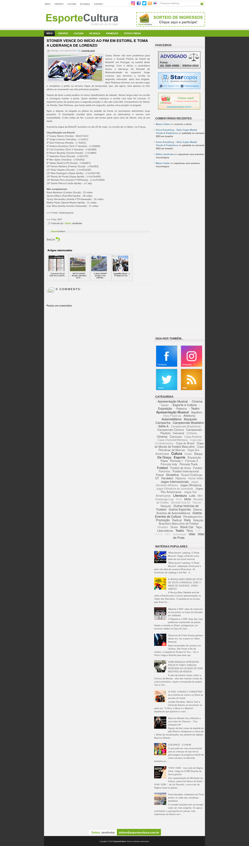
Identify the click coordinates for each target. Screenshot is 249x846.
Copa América (193, 437)
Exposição (194, 457)
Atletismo (189, 415)
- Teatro (194, 408)
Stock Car (186, 527)
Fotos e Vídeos (132, 33)
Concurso (176, 436)
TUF (197, 530)
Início (47, 4)
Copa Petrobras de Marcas (181, 448)
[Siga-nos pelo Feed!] (150, 4)
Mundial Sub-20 (180, 502)
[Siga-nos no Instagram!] (133, 4)
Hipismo (180, 478)
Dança (198, 453)
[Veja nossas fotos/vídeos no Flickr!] (155, 4)
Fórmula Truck (189, 464)
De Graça (85, 4)
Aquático (196, 412)
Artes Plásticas (172, 416)
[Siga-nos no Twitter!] (144, 4)
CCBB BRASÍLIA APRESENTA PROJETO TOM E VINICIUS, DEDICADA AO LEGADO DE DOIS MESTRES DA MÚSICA (185, 666)
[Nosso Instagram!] (192, 366)
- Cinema (196, 401)
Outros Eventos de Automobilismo (179, 511)
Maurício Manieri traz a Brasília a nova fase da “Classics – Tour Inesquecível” (184, 721)
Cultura (71, 4)
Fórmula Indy (169, 464)
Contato (98, 4)
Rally (187, 520)
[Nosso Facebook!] (167, 366)
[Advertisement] (179, 223)
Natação (166, 506)
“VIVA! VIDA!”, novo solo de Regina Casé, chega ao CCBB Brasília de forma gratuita (185, 771)
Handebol (167, 478)
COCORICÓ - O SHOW (179, 744)
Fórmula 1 (176, 461)
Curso (188, 454)
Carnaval (178, 433)
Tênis (189, 530)
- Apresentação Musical (172, 401)
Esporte (59, 4)
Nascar (197, 502)
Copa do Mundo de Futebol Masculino (179, 445)
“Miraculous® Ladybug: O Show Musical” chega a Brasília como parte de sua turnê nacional (183, 556)
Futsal (160, 475)
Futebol (162, 467)
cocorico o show (183, 124)
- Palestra (180, 408)
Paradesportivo (192, 516)
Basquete (190, 419)
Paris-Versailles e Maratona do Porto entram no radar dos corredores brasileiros (186, 797)
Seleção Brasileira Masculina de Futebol (181, 521)
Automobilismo (172, 419)
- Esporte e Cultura (184, 405)
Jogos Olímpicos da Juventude (174, 488)
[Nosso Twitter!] (167, 389)
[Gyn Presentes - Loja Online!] (179, 108)
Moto (187, 499)
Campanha (162, 422)
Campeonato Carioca (170, 429)
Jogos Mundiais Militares (177, 483)
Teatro (179, 530)
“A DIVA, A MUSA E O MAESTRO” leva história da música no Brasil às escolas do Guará (185, 695)
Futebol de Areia (180, 468)
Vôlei (192, 534)
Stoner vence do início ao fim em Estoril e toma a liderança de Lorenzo (97, 43)
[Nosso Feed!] (192, 389)
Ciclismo (191, 433)
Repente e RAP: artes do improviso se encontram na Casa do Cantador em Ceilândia (185, 612)
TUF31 (159, 534)
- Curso (164, 405)
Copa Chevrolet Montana (173, 440)
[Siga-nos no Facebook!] (139, 4)
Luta (192, 495)
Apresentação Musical (172, 412)
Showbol (162, 527)
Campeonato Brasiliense (186, 426)
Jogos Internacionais (175, 481)
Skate (174, 527)
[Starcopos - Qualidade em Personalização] (179, 88)
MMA (179, 499)
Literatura (180, 495)
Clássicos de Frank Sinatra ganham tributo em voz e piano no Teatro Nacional (185, 638)
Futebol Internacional (186, 471)
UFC (167, 534)
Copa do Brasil (185, 443)
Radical (177, 520)
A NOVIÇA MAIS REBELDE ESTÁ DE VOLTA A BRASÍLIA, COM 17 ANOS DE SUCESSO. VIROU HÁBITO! (185, 584)
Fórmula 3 (191, 461)
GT (157, 478)
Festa (164, 461)
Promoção (112, 33)
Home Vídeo (195, 478)
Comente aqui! (88, 51)
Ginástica (172, 474)
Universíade (179, 534)
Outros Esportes (180, 509)
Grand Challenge (191, 475)
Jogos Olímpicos (191, 485)
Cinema (162, 436)
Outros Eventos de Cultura (178, 515)
